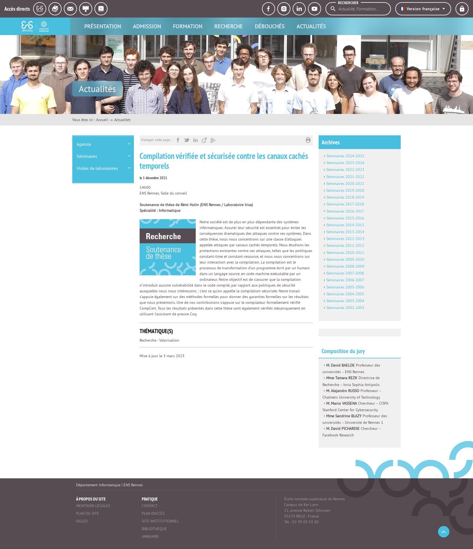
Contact (150, 505)
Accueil (102, 119)
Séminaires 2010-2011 (345, 252)
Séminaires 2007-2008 (345, 273)
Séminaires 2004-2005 (345, 293)
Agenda (84, 144)
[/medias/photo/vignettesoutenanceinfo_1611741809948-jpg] (168, 247)
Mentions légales (93, 505)
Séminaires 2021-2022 (345, 176)
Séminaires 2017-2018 (345, 204)
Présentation (102, 26)
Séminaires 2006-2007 (345, 280)
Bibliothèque (154, 528)
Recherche (228, 26)
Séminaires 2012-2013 (345, 238)
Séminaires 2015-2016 (345, 218)
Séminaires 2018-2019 (345, 197)
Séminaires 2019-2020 (345, 190)
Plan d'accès (153, 513)
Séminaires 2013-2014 (345, 231)
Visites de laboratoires (97, 168)
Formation (187, 26)
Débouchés (270, 26)
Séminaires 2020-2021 (345, 183)
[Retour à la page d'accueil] (35, 26)
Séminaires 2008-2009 (345, 266)
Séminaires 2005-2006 (345, 287)
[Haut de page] (443, 531)
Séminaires (87, 156)
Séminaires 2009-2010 (345, 259)
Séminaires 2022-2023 (345, 169)
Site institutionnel (160, 521)
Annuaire (150, 536)
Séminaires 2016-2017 (345, 211)
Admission (147, 26)
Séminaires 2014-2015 (345, 224)
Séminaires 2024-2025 (345, 155)
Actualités (311, 26)
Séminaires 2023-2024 (345, 162)
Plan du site (87, 513)
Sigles (82, 521)
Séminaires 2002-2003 (345, 307)
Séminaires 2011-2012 (345, 245)
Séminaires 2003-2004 (345, 300)
